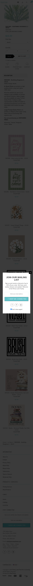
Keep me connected (17, 299)
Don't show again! (17, 309)
